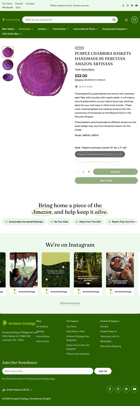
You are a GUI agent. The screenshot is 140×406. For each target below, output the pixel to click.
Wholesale (7, 7)
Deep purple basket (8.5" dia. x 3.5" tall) (98, 162)
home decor (87, 69)
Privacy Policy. (49, 379)
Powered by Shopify (40, 398)
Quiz (18, 7)
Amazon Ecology (20, 398)
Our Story (7, 3)
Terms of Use (35, 379)
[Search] (114, 19)
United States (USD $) (17, 389)
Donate (19, 3)
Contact (30, 3)
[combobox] (70, 19)
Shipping (79, 79)
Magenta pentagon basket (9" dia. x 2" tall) (100, 155)
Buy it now (106, 180)
